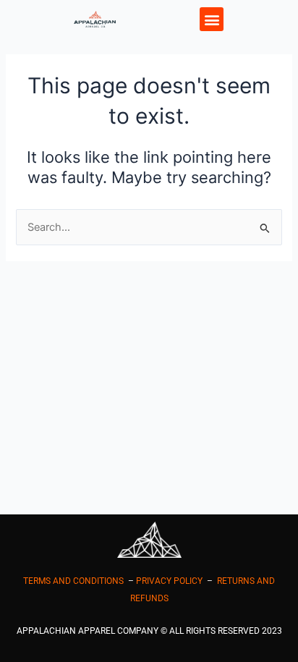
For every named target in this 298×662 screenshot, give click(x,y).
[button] (212, 19)
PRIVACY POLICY (169, 581)
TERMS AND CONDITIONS (73, 581)
